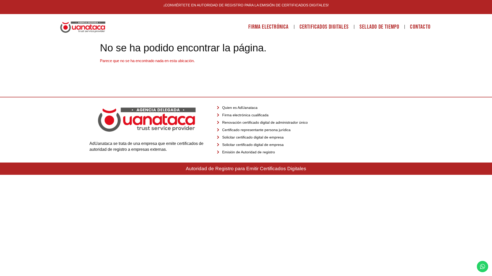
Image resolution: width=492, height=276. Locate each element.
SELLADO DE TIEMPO (379, 26)
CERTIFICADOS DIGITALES (324, 26)
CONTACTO (420, 26)
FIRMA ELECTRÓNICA (268, 26)
